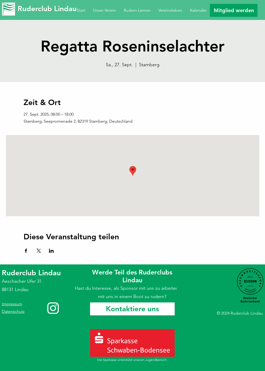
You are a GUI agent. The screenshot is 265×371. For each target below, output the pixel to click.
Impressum (12, 303)
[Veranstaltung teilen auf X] (38, 251)
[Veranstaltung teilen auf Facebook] (26, 251)
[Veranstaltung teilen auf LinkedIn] (51, 251)
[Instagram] (53, 308)
